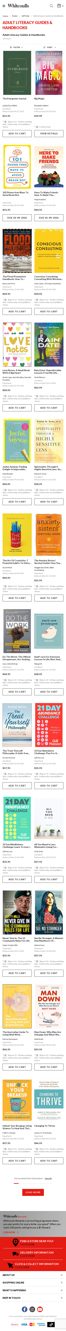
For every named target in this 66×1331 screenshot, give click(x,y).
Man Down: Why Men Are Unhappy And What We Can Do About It (47, 1033)
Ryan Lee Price (9, 283)
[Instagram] (32, 1309)
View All (48, 1178)
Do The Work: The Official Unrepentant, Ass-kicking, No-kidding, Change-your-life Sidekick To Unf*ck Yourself (16, 658)
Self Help (25, 16)
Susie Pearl (7, 567)
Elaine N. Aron (40, 474)
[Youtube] (40, 1309)
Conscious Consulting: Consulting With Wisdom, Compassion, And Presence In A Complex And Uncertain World (48, 277)
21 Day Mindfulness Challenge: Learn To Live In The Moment (17, 845)
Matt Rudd (38, 1039)
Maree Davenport (10, 1039)
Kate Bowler (8, 474)
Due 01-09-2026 (49, 217)
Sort (50, 47)
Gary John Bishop (10, 664)
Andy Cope (7, 377)
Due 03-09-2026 (17, 217)
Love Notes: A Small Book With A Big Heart (16, 371)
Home (5, 16)
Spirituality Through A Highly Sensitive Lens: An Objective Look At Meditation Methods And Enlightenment (48, 468)
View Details (49, 133)
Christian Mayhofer (52, 283)
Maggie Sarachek (41, 567)
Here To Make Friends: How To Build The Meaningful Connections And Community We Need (48, 193)
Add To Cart (17, 133)
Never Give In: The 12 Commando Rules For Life (16, 939)
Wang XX (38, 664)
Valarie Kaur (39, 945)
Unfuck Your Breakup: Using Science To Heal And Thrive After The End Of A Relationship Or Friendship (17, 1127)
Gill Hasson (39, 757)
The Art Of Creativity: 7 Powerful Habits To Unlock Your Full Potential (17, 561)
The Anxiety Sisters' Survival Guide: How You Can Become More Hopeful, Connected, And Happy (48, 561)
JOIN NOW (9, 1232)
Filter (16, 47)
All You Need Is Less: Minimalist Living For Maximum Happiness (45, 845)
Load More (33, 1192)
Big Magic (39, 98)
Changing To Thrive (44, 1126)
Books (15, 16)
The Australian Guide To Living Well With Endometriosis (16, 1033)
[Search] (52, 6)
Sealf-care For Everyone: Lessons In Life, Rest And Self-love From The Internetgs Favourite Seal (48, 658)
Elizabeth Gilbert (41, 105)
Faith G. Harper (9, 1133)
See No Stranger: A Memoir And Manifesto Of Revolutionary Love (48, 939)
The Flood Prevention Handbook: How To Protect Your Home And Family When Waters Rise (16, 277)
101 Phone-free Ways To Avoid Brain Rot (16, 193)
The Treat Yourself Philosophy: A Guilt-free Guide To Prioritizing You (16, 752)
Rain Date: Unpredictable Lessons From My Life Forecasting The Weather (48, 371)
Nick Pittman (39, 377)
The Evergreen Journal (14, 98)
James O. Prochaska (43, 1133)
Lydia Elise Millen (10, 105)
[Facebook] (24, 1309)
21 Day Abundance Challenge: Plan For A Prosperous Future (45, 752)
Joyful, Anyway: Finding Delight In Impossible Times (15, 468)
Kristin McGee (9, 757)
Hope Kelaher (40, 199)
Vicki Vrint (38, 851)
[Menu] (5, 6)
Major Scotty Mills (10, 945)
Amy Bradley (18, 377)
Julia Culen (39, 283)
